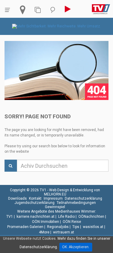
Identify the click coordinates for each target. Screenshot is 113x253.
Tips (75, 227)
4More (44, 232)
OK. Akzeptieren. (75, 247)
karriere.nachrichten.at (36, 216)
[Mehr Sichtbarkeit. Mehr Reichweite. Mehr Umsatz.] (56, 26)
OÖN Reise (72, 222)
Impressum (53, 198)
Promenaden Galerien (25, 227)
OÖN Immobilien (45, 222)
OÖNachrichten (91, 216)
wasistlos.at (93, 227)
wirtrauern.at (63, 232)
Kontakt (35, 198)
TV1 (9, 216)
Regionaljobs (58, 227)
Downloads (17, 198)
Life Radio (66, 216)
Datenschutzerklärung (83, 198)
